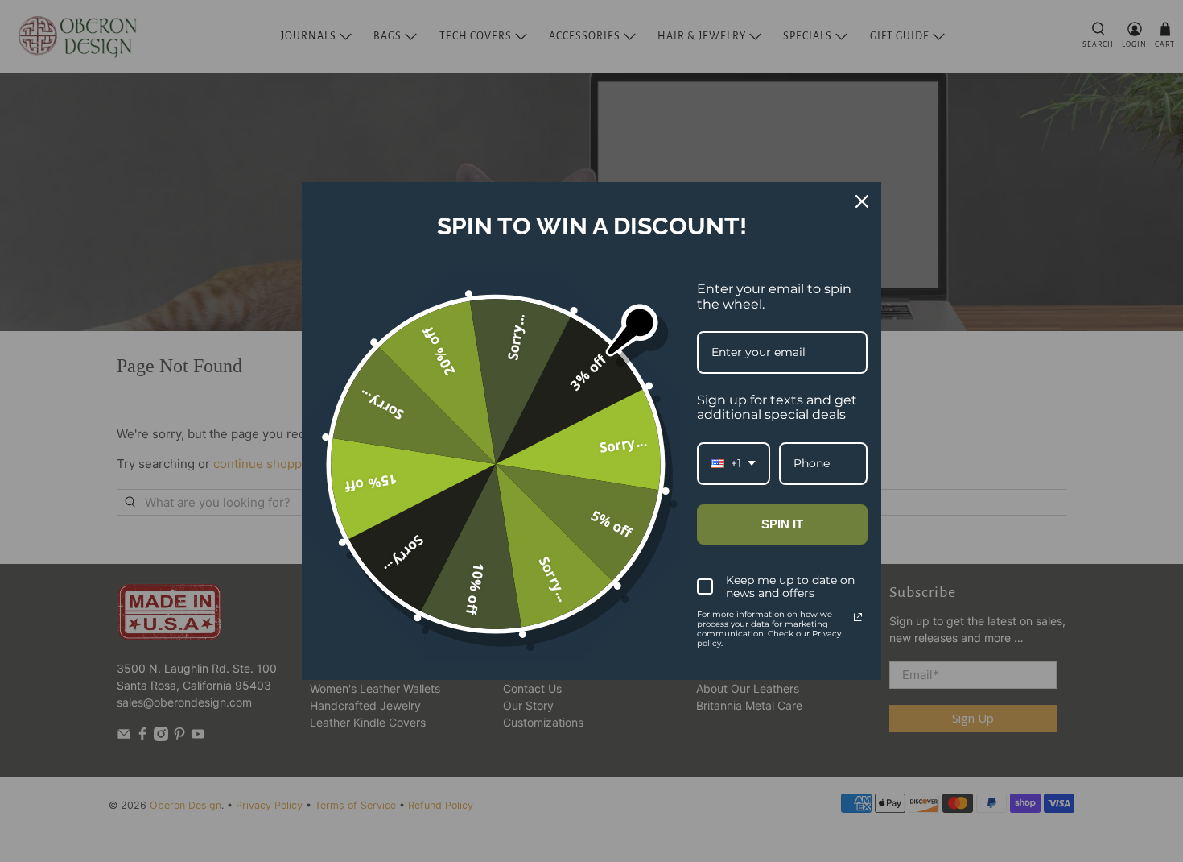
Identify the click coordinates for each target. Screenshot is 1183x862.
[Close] (862, 201)
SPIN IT (782, 524)
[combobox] (733, 463)
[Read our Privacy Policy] (858, 617)
